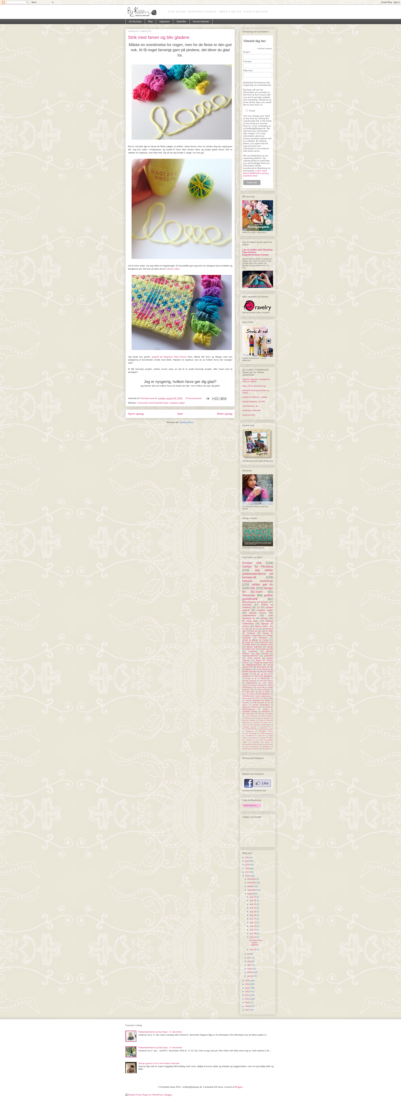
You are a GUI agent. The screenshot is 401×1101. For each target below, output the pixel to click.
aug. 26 (253, 904)
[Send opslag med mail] (207, 398)
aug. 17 (253, 919)
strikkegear (266, 746)
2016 (247, 876)
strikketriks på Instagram (251, 749)
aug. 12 (253, 926)
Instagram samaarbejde (261, 724)
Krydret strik (252, 563)
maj (249, 961)
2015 (247, 981)
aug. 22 (253, 911)
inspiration (252, 651)
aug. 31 (253, 897)
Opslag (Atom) (186, 422)
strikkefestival (249, 615)
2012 (247, 991)
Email (247, 52)
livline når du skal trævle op (254, 386)
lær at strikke (264, 692)
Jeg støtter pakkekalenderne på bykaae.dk (257, 573)
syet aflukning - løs (250, 406)
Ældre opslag (224, 413)
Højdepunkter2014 (250, 656)
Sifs (252, 588)
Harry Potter (268, 698)
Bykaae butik (249, 718)
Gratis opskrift (253, 658)
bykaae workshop (257, 581)
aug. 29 (253, 900)
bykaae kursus (257, 612)
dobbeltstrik (249, 735)
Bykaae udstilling (248, 720)
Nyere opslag (135, 413)
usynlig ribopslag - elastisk (253, 401)
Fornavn (247, 61)
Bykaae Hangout (257, 685)
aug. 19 (253, 915)
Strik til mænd (258, 703)
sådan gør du (262, 584)
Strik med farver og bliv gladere (158, 37)
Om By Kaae (135, 21)
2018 (247, 868)
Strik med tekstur (266, 681)
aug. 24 (253, 908)
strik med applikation (264, 676)
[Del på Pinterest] (225, 398)
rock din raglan (248, 694)
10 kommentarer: (194, 398)
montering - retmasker (251, 410)
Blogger (238, 1087)
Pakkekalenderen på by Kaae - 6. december (160, 1032)
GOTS (257, 698)
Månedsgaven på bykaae (255, 602)
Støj (261, 671)
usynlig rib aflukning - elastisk (254, 397)
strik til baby (258, 744)
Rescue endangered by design (257, 700)
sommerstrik (246, 744)
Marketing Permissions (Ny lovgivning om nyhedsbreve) (257, 83)
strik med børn (248, 713)
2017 (247, 872)
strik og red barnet (265, 713)
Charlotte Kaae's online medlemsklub (256, 696)
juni (249, 958)
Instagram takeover (249, 727)
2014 (247, 984)
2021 (247, 857)
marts (250, 969)
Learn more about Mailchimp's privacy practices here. (256, 173)
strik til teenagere (251, 746)
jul (258, 607)
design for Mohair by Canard (255, 640)
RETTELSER (252, 729)
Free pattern (247, 698)
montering (256, 742)
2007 (247, 1010)
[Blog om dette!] (216, 398)
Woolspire (263, 638)
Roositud (245, 703)
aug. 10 (253, 930)
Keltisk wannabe (249, 671)
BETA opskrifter (267, 716)
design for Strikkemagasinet (262, 733)
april (249, 965)
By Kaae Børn (250, 621)
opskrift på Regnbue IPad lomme (169, 357)
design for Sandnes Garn (252, 707)
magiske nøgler (177, 403)
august (250, 894)
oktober (250, 886)
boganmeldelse (251, 683)
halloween (261, 735)
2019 (247, 865)
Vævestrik (260, 687)
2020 (247, 861)
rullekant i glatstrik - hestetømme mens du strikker (256, 380)
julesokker (253, 738)
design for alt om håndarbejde (258, 678)
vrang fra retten (248, 415)
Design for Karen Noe (263, 663)
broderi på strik (266, 649)
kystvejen (247, 604)
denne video (173, 269)
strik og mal (256, 631)
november (251, 883)
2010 (247, 999)
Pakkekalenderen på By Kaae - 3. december (160, 1047)
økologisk (266, 749)
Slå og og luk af (261, 674)
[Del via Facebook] (222, 398)
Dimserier (248, 595)
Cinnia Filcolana (263, 669)
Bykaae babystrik (254, 647)
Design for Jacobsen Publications (257, 634)
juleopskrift (266, 711)
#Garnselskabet (264, 689)
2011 (247, 995)
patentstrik (268, 656)
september (252, 890)
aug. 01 (253, 949)
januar (250, 976)
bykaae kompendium (261, 705)
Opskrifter (181, 21)
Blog (150, 21)
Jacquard (263, 727)
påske (267, 742)
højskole (249, 669)
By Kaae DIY (248, 642)
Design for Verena (261, 722)
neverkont (246, 676)
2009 (247, 1002)
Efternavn (248, 70)
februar (250, 972)
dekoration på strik (265, 667)
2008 (247, 1006)
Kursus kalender (201, 21)
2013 (247, 988)
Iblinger (264, 618)
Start (180, 413)
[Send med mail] (213, 398)
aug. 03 (253, 937)
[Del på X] (219, 398)
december (251, 879)
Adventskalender (251, 716)
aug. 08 (253, 933)
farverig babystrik (249, 681)
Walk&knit (249, 731)
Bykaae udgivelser (264, 718)
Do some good (248, 692)
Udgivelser (164, 21)
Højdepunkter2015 (254, 665)
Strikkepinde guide (266, 729)
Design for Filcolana (257, 566)
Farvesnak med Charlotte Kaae (152, 403)
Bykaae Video (267, 644)
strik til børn (269, 744)
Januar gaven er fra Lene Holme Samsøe (159, 1063)
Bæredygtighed (264, 694)
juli (248, 954)
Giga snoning (262, 653)
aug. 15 (253, 922)
